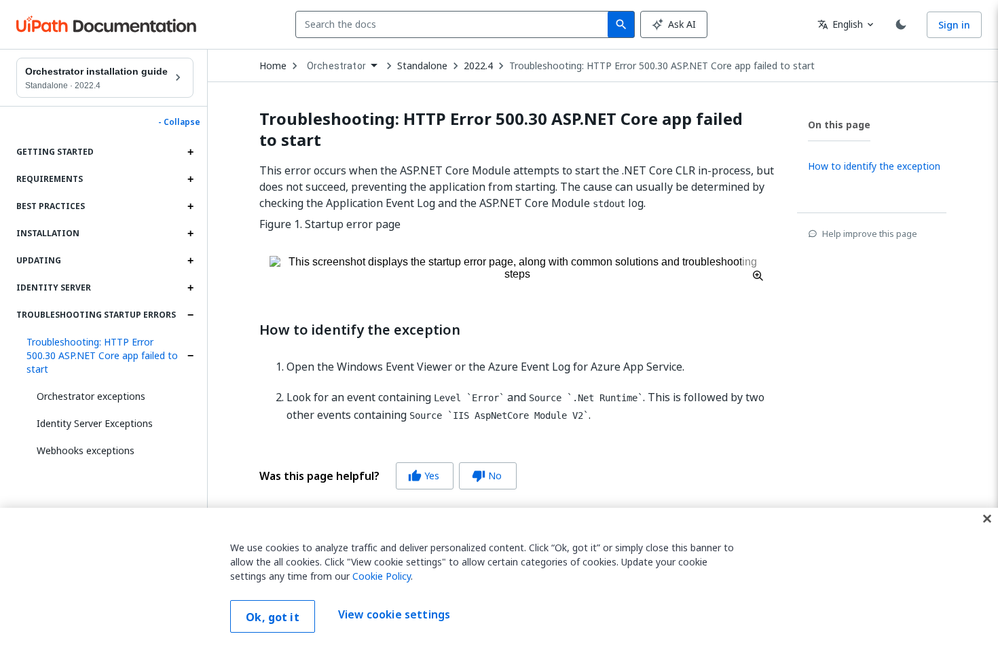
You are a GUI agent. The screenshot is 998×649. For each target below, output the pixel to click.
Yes (423, 475)
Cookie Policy (381, 576)
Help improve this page (869, 233)
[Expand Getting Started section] (190, 152)
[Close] (987, 519)
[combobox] (454, 24)
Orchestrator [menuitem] (336, 65)
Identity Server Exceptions (95, 423)
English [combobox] (840, 24)
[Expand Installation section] (190, 233)
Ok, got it (272, 617)
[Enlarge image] (517, 268)
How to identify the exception (359, 329)
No (487, 475)
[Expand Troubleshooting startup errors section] (190, 315)
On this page (839, 124)
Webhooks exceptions (85, 450)
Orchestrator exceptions (91, 396)
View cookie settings (394, 615)
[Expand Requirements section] (190, 179)
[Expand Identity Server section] (190, 288)
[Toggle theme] (900, 24)
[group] (388, 475)
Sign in (954, 25)
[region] (499, 578)
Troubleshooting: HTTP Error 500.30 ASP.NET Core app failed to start (102, 355)
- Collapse (179, 122)
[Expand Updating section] (190, 261)
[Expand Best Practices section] (190, 206)
